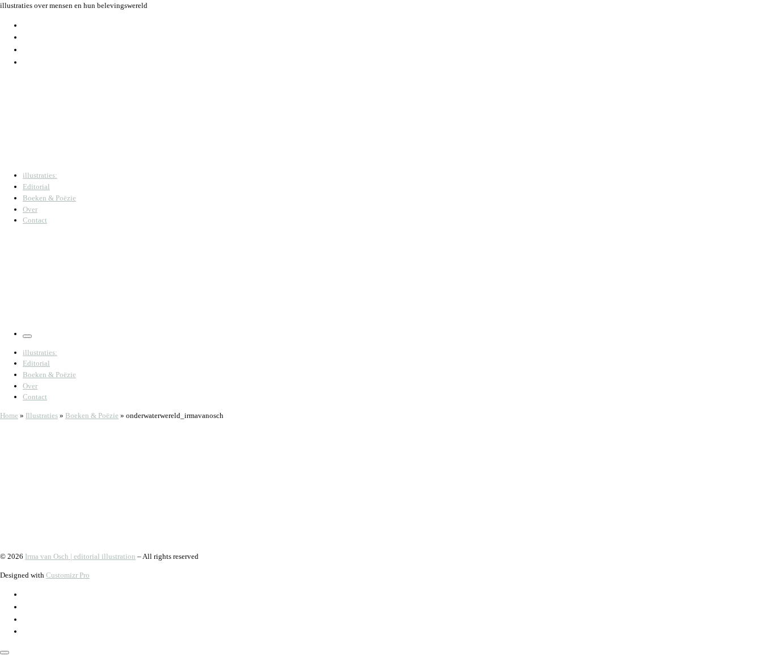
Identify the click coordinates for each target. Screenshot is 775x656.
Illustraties (42, 415)
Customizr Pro (68, 575)
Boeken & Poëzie (92, 415)
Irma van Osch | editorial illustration (80, 556)
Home (9, 415)
